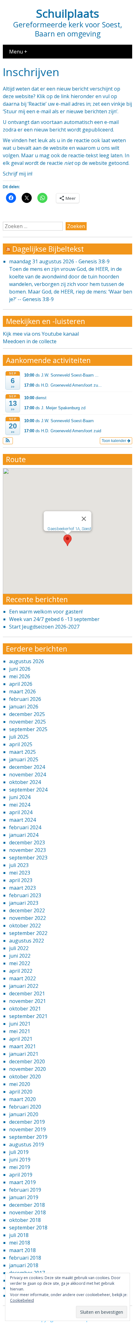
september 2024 (28, 789)
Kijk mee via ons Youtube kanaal (41, 333)
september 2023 (28, 857)
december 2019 (27, 1121)
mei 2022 (19, 963)
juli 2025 (19, 736)
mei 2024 (19, 804)
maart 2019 (22, 1182)
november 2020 (27, 1069)
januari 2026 (23, 706)
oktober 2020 (25, 1076)
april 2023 (20, 880)
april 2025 (20, 744)
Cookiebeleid (22, 1300)
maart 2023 (22, 887)
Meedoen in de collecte (30, 341)
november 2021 (27, 1001)
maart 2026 (22, 691)
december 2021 (27, 993)
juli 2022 (19, 948)
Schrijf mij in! (17, 173)
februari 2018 (25, 1257)
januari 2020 (23, 1114)
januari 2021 (23, 1053)
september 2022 (28, 933)
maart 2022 (22, 978)
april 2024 (20, 812)
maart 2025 (22, 751)
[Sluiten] (83, 518)
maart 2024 (22, 819)
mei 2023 (19, 872)
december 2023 (27, 842)
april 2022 (20, 970)
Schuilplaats (67, 13)
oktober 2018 (25, 1220)
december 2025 (27, 714)
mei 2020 (19, 1084)
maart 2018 (22, 1250)
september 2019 (28, 1136)
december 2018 (27, 1204)
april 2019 (20, 1174)
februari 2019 (25, 1189)
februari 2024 (25, 827)
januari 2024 (23, 834)
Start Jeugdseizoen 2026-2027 (44, 626)
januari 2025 (23, 759)
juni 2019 (19, 1159)
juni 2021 (19, 1023)
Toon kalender (114, 441)
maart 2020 (22, 1099)
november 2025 (27, 721)
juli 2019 (19, 1152)
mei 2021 (19, 1031)
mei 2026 (19, 676)
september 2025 (28, 729)
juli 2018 (19, 1235)
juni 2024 (19, 797)
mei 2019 (19, 1167)
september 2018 (28, 1227)
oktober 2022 (25, 925)
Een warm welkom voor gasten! (46, 611)
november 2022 (27, 918)
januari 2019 (23, 1197)
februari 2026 (25, 699)
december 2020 (27, 1061)
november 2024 (27, 774)
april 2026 (20, 683)
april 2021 (20, 1038)
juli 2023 (19, 865)
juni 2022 (19, 955)
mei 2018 (19, 1242)
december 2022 (27, 910)
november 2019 (27, 1129)
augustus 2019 (26, 1144)
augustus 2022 (26, 940)
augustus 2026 (26, 661)
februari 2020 (25, 1106)
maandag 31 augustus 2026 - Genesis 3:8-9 (59, 261)
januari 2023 (23, 902)
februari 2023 (25, 895)
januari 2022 (23, 985)
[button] (8, 441)
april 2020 (20, 1091)
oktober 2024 (25, 782)
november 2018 (27, 1212)
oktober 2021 (25, 1008)
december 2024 (27, 767)
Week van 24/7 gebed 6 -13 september (54, 619)
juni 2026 (19, 668)
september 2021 (28, 1016)
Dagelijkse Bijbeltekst (48, 249)
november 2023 (27, 850)
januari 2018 (23, 1265)
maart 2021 (22, 1046)
